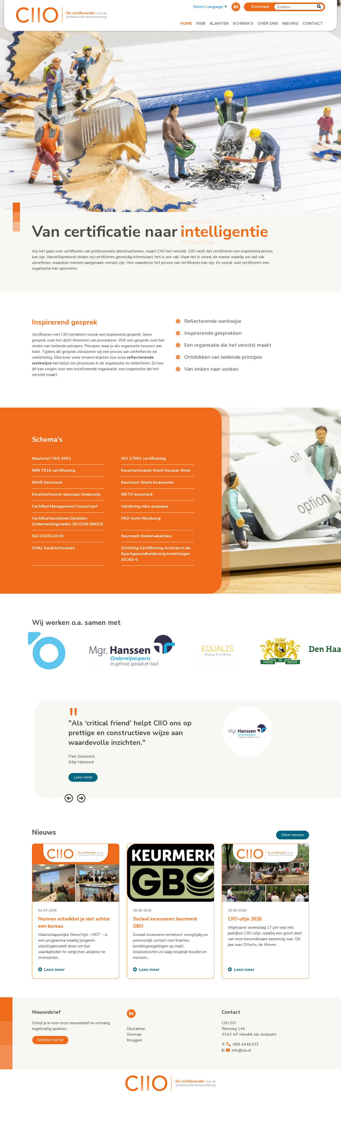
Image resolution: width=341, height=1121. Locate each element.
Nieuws (290, 23)
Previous (68, 797)
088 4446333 (246, 1044)
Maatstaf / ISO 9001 (51, 458)
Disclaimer (136, 1028)
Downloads (260, 6)
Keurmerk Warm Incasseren (147, 482)
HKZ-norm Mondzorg (141, 518)
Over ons (267, 23)
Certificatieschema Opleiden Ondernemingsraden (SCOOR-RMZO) (67, 521)
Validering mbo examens (145, 506)
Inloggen (134, 1040)
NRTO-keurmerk (137, 494)
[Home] (65, 14)
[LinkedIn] (235, 6)
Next (80, 797)
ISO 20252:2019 (47, 536)
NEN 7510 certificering (53, 470)
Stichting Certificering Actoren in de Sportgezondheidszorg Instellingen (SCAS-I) (155, 553)
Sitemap (134, 1034)
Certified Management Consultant (65, 506)
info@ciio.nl (241, 1050)
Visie (201, 23)
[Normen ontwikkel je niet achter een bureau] (75, 911)
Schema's (243, 23)
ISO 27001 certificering (143, 458)
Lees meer (83, 777)
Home (186, 23)
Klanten (219, 23)
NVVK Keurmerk (47, 482)
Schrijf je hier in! (50, 1040)
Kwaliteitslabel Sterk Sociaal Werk (155, 470)
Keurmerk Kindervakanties (146, 536)
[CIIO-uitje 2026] (265, 911)
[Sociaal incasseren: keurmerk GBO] (170, 911)
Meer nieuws (292, 835)
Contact (313, 23)
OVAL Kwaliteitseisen (53, 548)
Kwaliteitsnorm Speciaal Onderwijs (66, 494)
